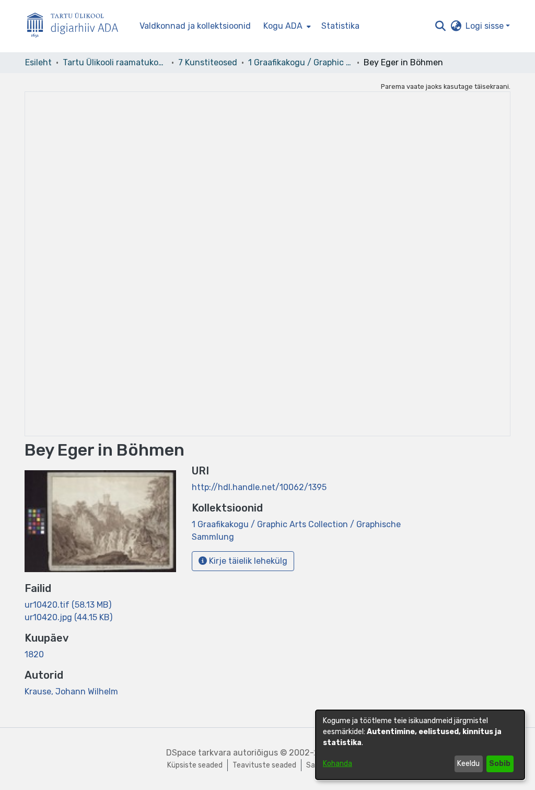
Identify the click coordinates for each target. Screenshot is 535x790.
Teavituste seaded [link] (264, 765)
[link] (68, 605)
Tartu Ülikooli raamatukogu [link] (115, 62)
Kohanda (337, 763)
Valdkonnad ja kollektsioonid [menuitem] (195, 26)
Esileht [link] (38, 62)
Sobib (499, 763)
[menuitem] (286, 26)
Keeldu (468, 763)
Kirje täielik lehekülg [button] (247, 561)
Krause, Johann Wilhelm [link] (71, 691)
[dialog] (420, 745)
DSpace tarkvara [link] (198, 753)
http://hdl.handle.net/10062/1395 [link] (259, 487)
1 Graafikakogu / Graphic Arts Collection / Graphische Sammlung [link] (300, 62)
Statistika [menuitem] (340, 26)
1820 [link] (34, 654)
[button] (440, 26)
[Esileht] (77, 26)
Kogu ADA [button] (283, 26)
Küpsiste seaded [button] (195, 765)
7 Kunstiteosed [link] (207, 62)
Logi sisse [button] (486, 26)
